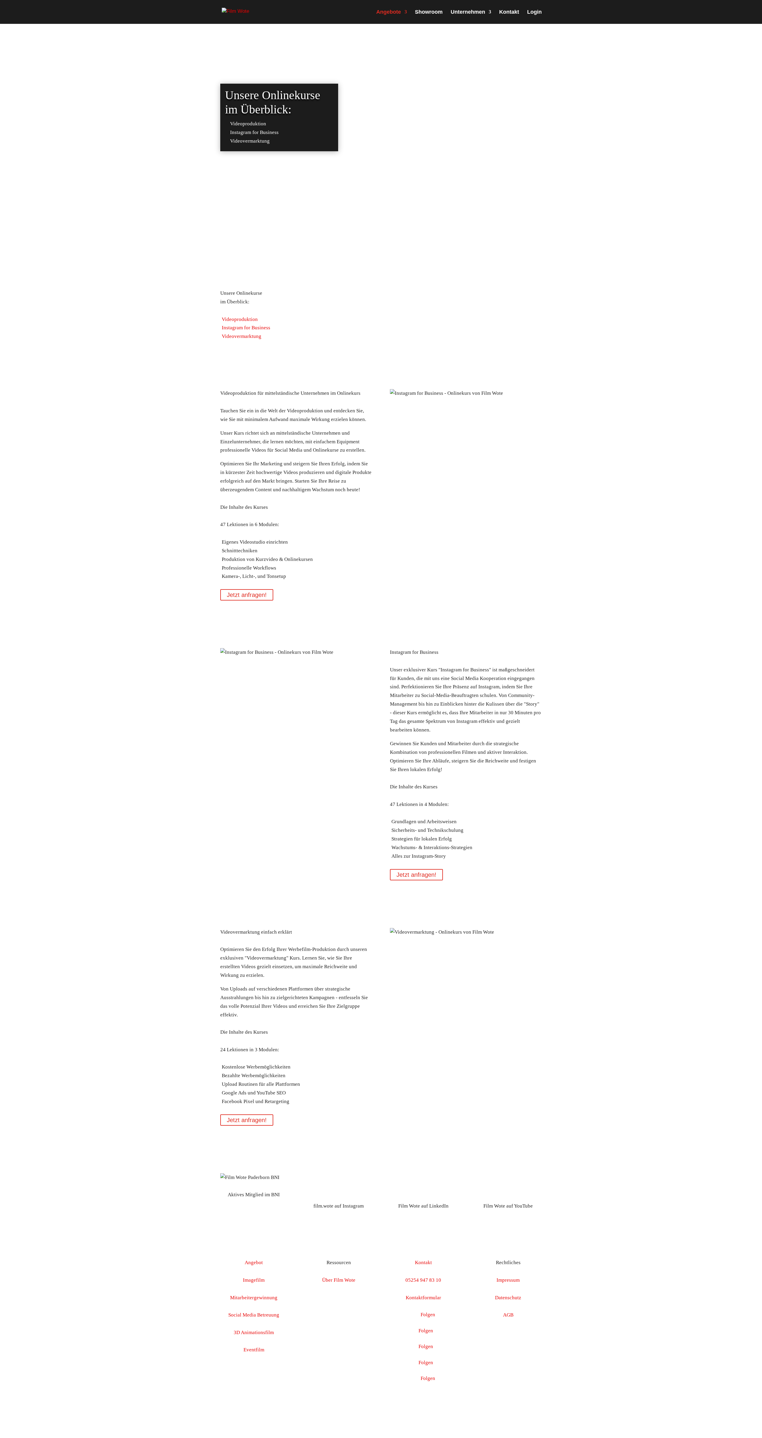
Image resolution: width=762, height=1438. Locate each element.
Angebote (388, 12)
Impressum (508, 1280)
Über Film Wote (338, 1280)
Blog (339, 1315)
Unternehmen (468, 12)
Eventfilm (253, 1350)
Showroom (429, 12)
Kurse (338, 1297)
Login (534, 12)
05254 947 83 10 (423, 1280)
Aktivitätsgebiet (339, 1332)
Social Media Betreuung (253, 1315)
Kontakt (509, 12)
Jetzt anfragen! (247, 595)
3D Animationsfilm (254, 1332)
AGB (508, 1315)
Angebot (254, 1262)
